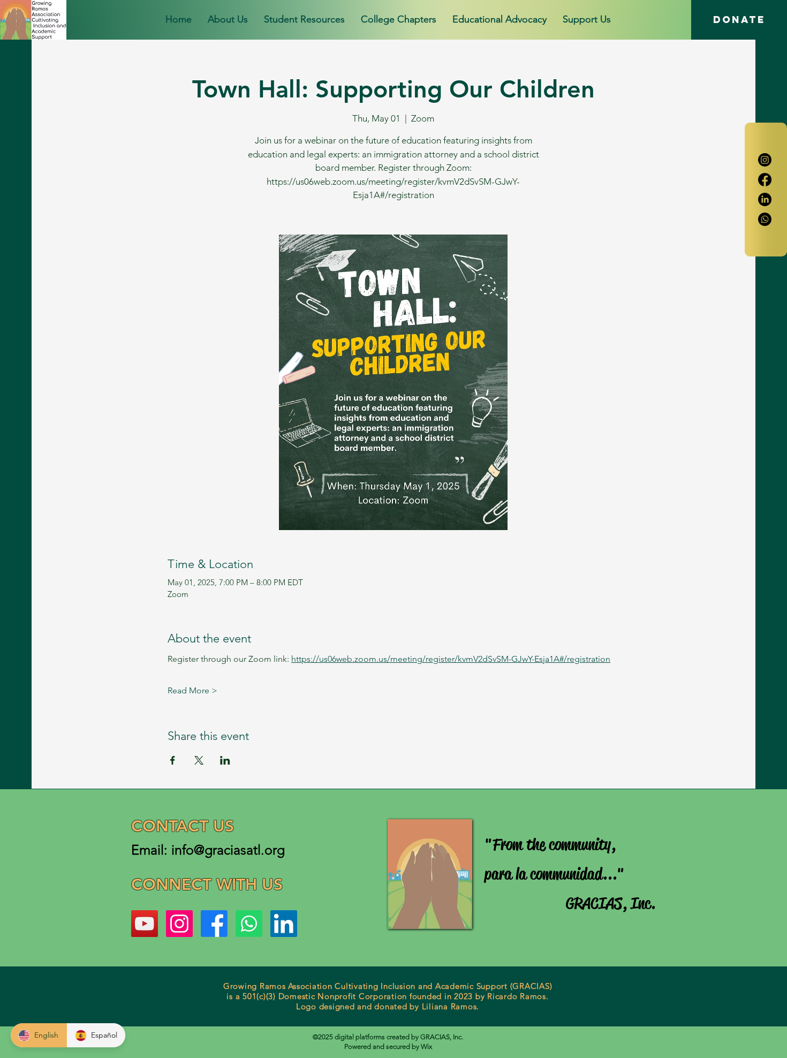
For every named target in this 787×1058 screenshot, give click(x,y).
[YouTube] (144, 923)
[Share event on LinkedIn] (225, 760)
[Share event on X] (199, 760)
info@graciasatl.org (228, 850)
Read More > (192, 690)
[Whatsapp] (764, 219)
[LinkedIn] (764, 199)
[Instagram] (764, 160)
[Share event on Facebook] (173, 760)
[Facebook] (764, 179)
